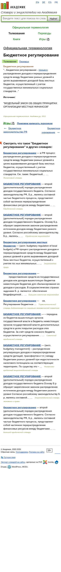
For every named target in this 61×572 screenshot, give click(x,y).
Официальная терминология (30, 27)
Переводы (44, 33)
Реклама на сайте (36, 452)
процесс (43, 70)
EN (37, 2)
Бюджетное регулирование (19, 153)
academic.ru (13, 5)
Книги (16, 39)
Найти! (53, 18)
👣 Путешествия (8, 457)
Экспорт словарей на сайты (13, 462)
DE (43, 2)
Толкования (16, 33)
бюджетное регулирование (19, 407)
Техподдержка (22, 452)
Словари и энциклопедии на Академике (29, 12)
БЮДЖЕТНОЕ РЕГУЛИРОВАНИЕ (22, 184)
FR (56, 2)
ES (50, 2)
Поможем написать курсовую (35, 123)
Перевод (24, 61)
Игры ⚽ (44, 39)
